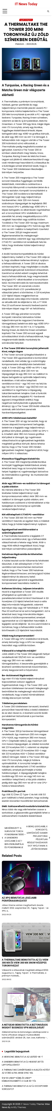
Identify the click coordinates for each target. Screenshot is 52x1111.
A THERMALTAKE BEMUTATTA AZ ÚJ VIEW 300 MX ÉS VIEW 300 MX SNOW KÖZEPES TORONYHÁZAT (25, 962)
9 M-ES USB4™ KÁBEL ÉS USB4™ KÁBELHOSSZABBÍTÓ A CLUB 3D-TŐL (19, 1079)
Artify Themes (18, 1107)
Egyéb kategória (26, 20)
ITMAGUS (19, 44)
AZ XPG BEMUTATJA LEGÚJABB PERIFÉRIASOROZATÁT (19, 899)
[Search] (48, 11)
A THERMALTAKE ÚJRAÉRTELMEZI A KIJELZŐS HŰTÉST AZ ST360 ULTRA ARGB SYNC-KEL (26, 1071)
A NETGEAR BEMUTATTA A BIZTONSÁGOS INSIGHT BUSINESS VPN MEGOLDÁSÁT (25, 1026)
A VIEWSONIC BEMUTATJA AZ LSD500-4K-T (22, 1056)
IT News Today (26, 4)
